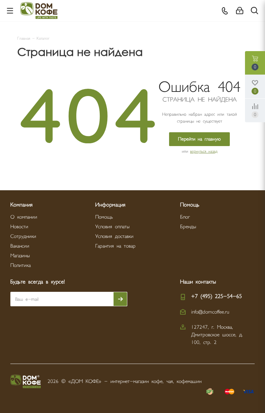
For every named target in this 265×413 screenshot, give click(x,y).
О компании (23, 217)
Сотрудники (23, 236)
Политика (20, 265)
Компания (21, 205)
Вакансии (19, 246)
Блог (185, 217)
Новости (19, 226)
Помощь (104, 217)
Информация (110, 205)
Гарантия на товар (115, 246)
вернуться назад (203, 151)
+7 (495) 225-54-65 (216, 296)
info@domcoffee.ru (210, 312)
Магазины (20, 255)
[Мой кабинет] (239, 10)
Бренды (188, 226)
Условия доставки (114, 236)
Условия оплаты (112, 226)
